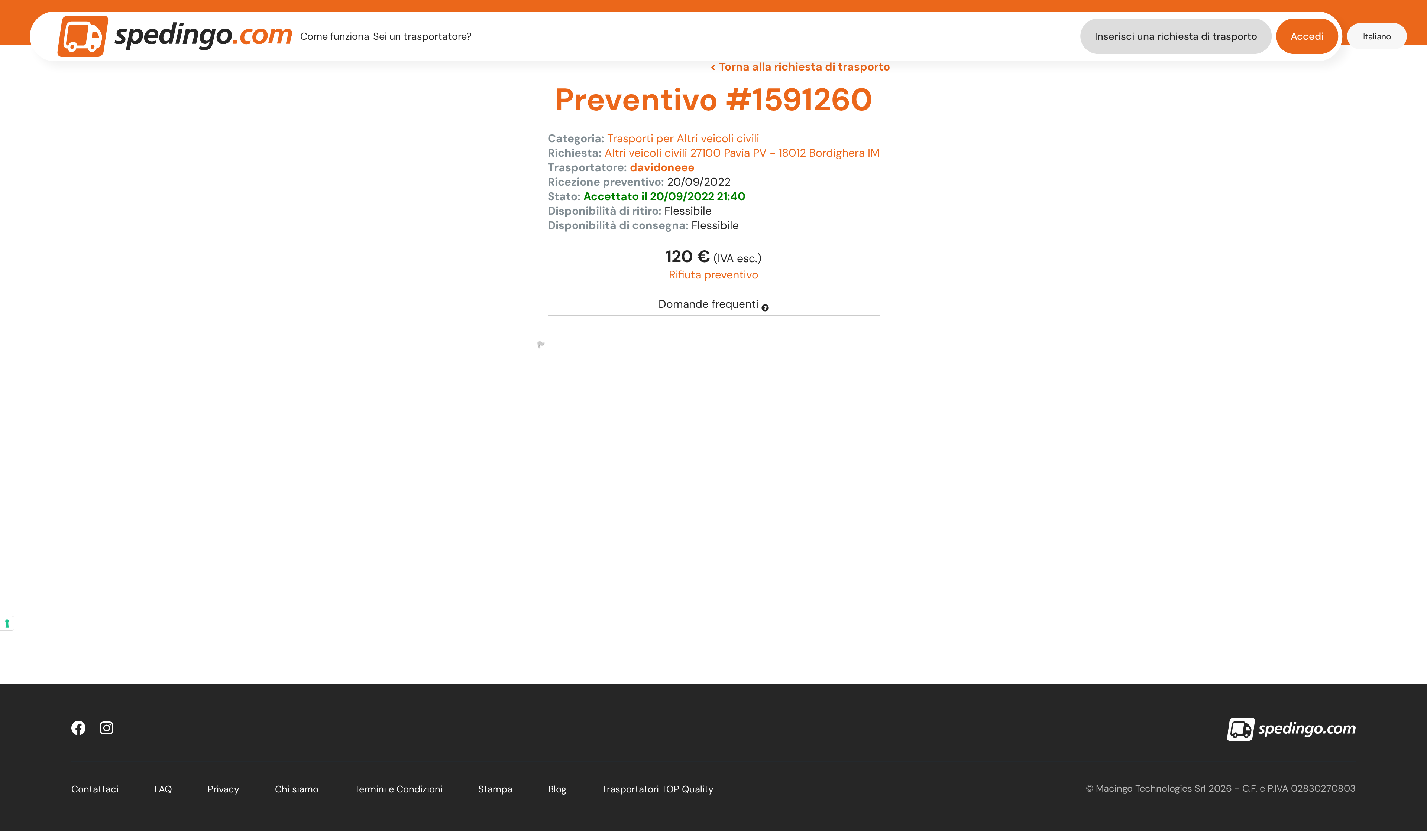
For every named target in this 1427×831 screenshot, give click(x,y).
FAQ (163, 789)
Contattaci (95, 789)
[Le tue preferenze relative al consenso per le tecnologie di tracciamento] (7, 623)
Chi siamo (296, 789)
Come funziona (334, 36)
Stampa (495, 789)
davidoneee (662, 167)
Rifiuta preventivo (713, 274)
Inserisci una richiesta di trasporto (1176, 36)
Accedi (1307, 36)
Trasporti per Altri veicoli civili (683, 138)
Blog (557, 789)
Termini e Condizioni (399, 789)
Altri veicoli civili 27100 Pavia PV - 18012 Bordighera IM (742, 153)
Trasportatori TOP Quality (658, 789)
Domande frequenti (710, 304)
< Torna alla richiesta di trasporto (800, 66)
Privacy (223, 789)
